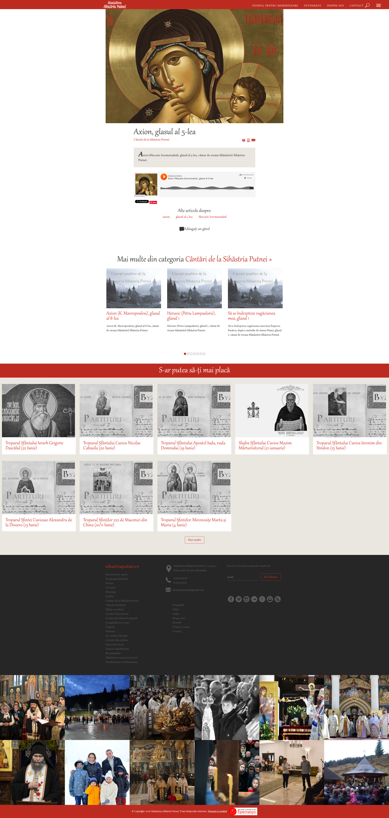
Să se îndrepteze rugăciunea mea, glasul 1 (190, 316)
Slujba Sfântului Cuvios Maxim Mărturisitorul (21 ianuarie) (265, 446)
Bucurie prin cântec (117, 574)
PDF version (248, 140)
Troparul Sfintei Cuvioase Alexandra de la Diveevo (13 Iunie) (38, 523)
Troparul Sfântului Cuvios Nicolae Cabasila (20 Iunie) (111, 446)
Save (154, 202)
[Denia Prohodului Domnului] (97, 707)
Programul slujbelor (117, 579)
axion (166, 217)
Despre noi (335, 6)
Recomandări (113, 653)
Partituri (110, 631)
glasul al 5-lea (184, 217)
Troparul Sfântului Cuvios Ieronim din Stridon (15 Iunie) (349, 446)
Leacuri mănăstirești (117, 649)
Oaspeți (110, 627)
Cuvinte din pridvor (117, 640)
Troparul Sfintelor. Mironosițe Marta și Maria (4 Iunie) (193, 523)
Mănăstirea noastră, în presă (122, 657)
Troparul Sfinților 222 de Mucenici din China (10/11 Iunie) (115, 523)
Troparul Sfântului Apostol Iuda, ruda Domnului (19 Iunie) (193, 446)
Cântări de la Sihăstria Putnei (151, 139)
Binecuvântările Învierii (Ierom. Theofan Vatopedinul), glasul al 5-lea (254, 319)
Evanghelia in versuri (117, 623)
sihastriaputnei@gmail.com (188, 590)
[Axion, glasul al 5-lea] (194, 66)
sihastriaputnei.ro (122, 567)
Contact (356, 6)
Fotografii (312, 6)
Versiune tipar (243, 140)
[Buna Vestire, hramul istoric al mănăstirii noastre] (291, 707)
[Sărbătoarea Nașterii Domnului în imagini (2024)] (32, 772)
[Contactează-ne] (270, 599)
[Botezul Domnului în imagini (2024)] (226, 772)
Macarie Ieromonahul (212, 217)
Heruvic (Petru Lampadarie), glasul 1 (130, 316)
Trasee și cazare (181, 627)
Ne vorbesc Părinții (116, 636)
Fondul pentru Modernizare (275, 6)
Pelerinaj (111, 592)
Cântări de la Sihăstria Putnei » (228, 259)
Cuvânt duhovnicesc (117, 614)
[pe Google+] (262, 599)
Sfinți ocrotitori (115, 609)
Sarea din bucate (115, 644)
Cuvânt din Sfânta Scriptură (121, 618)
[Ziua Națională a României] (162, 772)
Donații (176, 622)
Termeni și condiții (217, 811)
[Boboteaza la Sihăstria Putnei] (97, 772)
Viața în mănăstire (116, 605)
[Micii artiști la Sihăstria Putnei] (291, 772)
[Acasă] (114, 5)
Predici (110, 596)
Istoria (109, 583)
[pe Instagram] (246, 599)
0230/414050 (180, 578)
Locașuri (110, 587)
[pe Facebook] (231, 599)
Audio (175, 614)
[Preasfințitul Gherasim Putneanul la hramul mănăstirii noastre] (356, 772)
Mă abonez (271, 577)
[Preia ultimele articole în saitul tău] (278, 599)
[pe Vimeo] (239, 599)
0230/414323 (180, 582)
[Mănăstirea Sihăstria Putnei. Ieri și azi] (162, 707)
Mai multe (194, 540)
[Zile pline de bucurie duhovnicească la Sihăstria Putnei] (32, 707)
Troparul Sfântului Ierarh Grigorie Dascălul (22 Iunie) (34, 446)
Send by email (253, 140)
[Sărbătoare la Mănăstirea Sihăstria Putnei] (226, 707)
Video (175, 609)
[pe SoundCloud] (254, 599)
